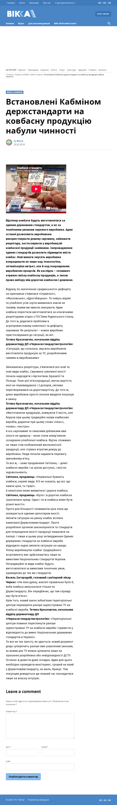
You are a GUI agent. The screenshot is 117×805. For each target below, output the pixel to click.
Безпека (102, 70)
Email (45, 747)
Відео (21, 23)
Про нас (47, 2)
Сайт (8, 761)
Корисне (45, 70)
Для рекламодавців (39, 23)
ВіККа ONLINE (103, 14)
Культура (71, 70)
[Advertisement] (58, 47)
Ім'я (8, 747)
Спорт (62, 70)
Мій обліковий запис (65, 23)
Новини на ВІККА (22, 74)
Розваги (92, 70)
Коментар (11, 711)
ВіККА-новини (37, 74)
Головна (11, 2)
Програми (34, 2)
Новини (10, 23)
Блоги (22, 2)
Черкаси (22, 70)
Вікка (20, 140)
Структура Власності (65, 2)
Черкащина (33, 70)
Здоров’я (82, 70)
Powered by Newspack (38, 799)
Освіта (54, 70)
